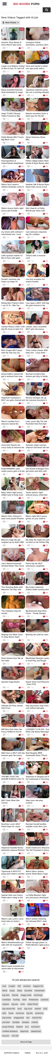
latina (4, 990)
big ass (15, 1004)
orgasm (5, 1004)
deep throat (32, 1004)
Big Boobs (26, 4)
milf (19, 986)
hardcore (20, 1013)
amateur (27, 986)
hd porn (5, 1036)
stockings (38, 995)
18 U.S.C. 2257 (42, 1053)
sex (27, 1017)
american (39, 1013)
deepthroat (36, 1031)
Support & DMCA (11, 1053)
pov (27, 1027)
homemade (39, 990)
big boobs (6, 1017)
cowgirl (12, 986)
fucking (16, 999)
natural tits (36, 1017)
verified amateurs (10, 1031)
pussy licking (8, 1027)
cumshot (44, 999)
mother (35, 1022)
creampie (6, 999)
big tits (30, 1013)
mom (23, 1004)
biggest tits (38, 986)
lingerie (19, 1027)
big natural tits (8, 1008)
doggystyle (19, 1017)
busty (12, 990)
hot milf (15, 1036)
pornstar (6, 1022)
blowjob (25, 1022)
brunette (28, 990)
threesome (33, 999)
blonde (15, 995)
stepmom (24, 1031)
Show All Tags (26, 1042)
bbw (24, 999)
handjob (15, 1022)
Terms (27, 1053)
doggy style (26, 995)
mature (38, 1008)
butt (45, 1008)
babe (19, 990)
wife (4, 1013)
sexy (20, 1008)
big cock (28, 1008)
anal (4, 986)
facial (11, 1013)
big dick (5, 995)
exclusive (35, 1027)
